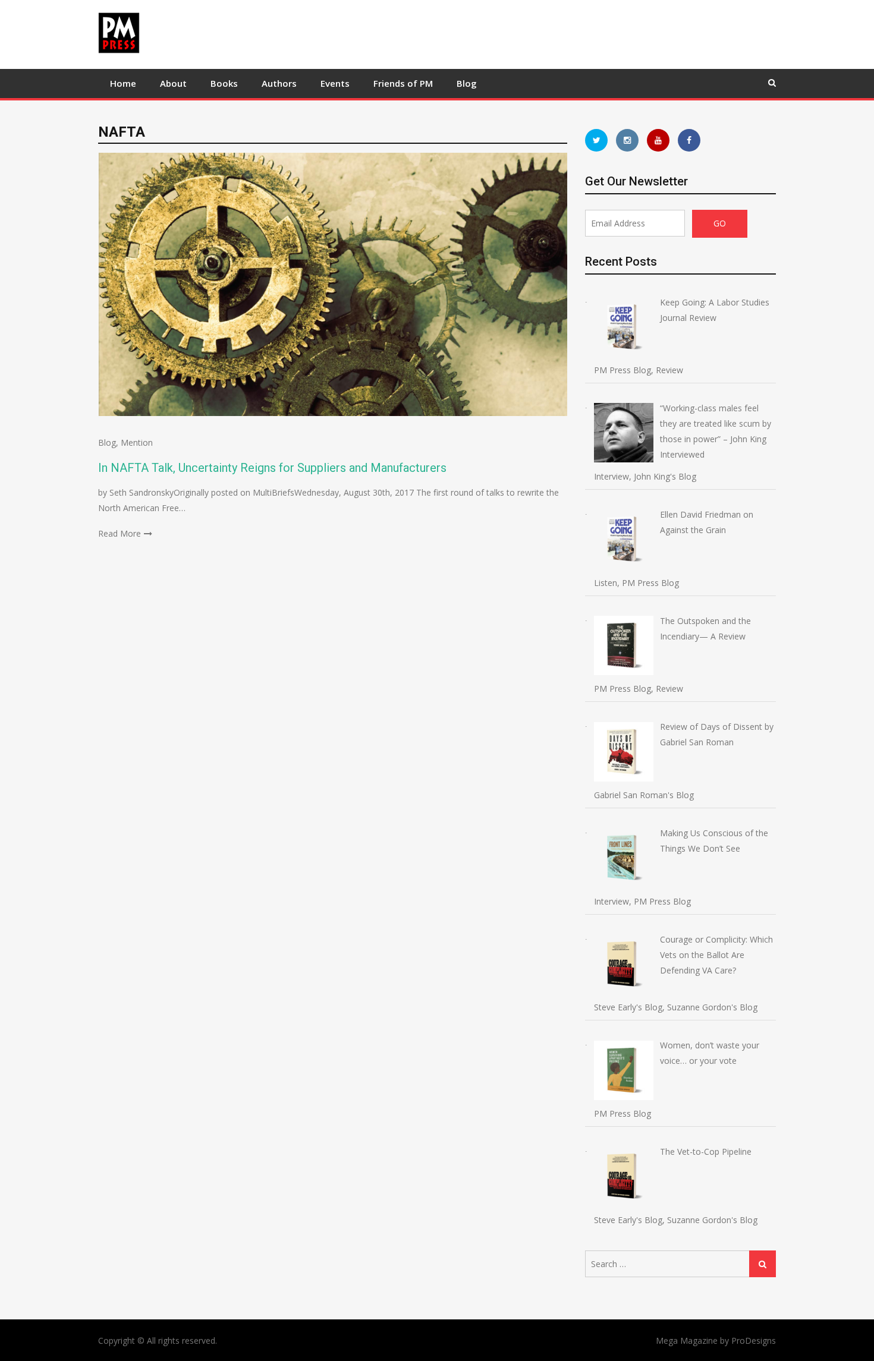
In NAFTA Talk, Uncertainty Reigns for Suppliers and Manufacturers (272, 468)
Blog (467, 83)
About (173, 83)
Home (123, 83)
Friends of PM (403, 83)
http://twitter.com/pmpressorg (596, 140)
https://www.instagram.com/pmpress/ (627, 140)
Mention (137, 442)
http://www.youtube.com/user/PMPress (658, 140)
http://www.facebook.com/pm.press (689, 140)
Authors (279, 83)
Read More (119, 533)
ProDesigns (753, 1340)
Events (335, 83)
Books (224, 83)
